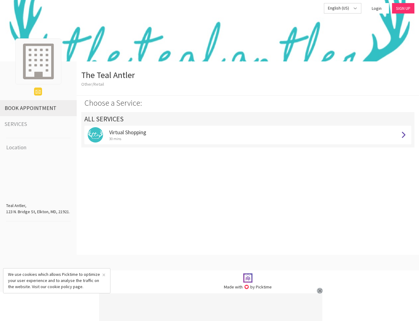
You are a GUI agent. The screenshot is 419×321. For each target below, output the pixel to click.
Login (377, 8)
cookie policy (60, 286)
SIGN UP (403, 8)
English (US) (339, 8)
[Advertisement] (210, 307)
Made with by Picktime (248, 287)
